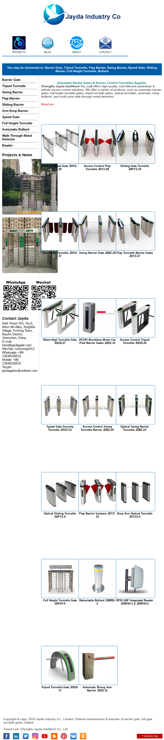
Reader (7, 145)
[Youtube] (44, 738)
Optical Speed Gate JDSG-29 (60, 167)
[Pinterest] (64, 738)
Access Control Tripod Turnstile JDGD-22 (134, 341)
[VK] (73, 738)
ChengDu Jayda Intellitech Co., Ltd (43, 729)
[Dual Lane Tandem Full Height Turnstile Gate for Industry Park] (30, 245)
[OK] (83, 738)
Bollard (103, 71)
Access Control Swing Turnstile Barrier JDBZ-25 (97, 428)
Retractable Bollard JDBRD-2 (97, 602)
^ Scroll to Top (150, 736)
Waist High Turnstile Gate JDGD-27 (60, 341)
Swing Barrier (116, 67)
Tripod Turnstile (75, 67)
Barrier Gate (53, 67)
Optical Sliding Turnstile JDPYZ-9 (60, 515)
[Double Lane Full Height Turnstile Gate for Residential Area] (30, 187)
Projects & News (17, 155)
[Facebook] (6, 738)
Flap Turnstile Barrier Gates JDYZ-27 (135, 254)
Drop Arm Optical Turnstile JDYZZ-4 (134, 515)
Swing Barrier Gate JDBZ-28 (97, 252)
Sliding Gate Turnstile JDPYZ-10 (134, 167)
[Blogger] (54, 738)
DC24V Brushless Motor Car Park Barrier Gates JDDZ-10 (97, 341)
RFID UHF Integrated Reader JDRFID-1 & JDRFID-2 (134, 602)
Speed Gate (136, 67)
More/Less (47, 104)
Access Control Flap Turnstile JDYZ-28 (97, 167)
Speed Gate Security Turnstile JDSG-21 (60, 428)
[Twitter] (25, 738)
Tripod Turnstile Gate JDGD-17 (59, 689)
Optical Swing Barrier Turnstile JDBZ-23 (134, 428)
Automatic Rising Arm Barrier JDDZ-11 (97, 689)
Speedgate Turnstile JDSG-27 (60, 254)
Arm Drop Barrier (15, 111)
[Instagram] (35, 738)
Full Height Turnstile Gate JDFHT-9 (60, 602)
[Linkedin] (16, 738)
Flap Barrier (97, 67)
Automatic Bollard (15, 129)
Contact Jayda (15, 318)
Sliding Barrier (13, 104)
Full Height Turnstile (81, 71)
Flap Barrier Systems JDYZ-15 (97, 515)
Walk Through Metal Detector (17, 137)
